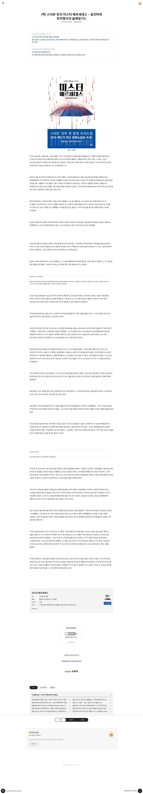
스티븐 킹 (42, 596)
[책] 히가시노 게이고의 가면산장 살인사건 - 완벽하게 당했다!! (50, 711)
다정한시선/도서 (77, 22)
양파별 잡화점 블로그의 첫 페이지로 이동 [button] (71, 3)
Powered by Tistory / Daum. (14, 791)
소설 (40, 602)
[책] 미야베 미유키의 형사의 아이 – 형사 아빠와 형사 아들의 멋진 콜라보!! (51, 703)
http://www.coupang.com (40, 34)
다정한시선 (35, 695)
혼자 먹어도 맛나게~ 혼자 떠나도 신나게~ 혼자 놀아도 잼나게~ (46, 740)
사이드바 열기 (3, 3)
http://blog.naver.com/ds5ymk (41, 49)
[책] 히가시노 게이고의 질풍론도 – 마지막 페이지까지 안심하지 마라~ (92, 700)
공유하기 (71, 720)
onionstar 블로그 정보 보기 (139, 3)
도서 (42, 695)
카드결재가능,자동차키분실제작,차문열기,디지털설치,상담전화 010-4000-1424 (58, 55)
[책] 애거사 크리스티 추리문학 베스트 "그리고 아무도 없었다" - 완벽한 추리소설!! (92, 706)
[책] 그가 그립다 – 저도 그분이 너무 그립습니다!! (87, 703)
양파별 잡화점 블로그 (3, 790)
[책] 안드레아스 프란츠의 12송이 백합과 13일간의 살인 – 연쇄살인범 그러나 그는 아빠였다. (92, 708)
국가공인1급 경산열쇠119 (41, 52)
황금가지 (42, 599)
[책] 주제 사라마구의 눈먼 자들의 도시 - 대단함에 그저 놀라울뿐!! (92, 711)
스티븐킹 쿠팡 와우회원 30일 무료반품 (45, 37)
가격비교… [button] (35, 609)
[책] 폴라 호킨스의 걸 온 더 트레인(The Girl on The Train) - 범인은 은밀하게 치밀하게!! (51, 706)
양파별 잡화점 (34, 732)
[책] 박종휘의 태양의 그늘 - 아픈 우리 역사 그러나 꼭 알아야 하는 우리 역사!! (51, 700)
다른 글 (82, 720)
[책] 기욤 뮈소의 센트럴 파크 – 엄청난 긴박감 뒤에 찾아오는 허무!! (51, 708)
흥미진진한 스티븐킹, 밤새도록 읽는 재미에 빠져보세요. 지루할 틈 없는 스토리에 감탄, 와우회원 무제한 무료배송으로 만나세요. (70, 41)
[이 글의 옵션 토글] (36, 687)
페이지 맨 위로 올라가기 (139, 790)
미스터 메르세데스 (40, 593)
